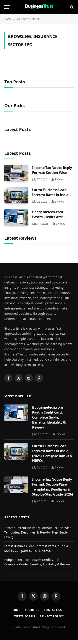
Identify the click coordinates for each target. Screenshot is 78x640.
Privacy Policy (51, 616)
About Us (32, 610)
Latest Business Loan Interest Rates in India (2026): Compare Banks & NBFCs (52, 197)
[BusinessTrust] (39, 7)
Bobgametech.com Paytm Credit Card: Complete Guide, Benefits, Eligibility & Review (49, 417)
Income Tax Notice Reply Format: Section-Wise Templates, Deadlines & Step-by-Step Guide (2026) (52, 175)
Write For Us (24, 616)
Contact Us (53, 610)
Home (8, 19)
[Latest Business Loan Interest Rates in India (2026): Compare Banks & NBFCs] (16, 195)
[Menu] (7, 7)
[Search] (71, 7)
